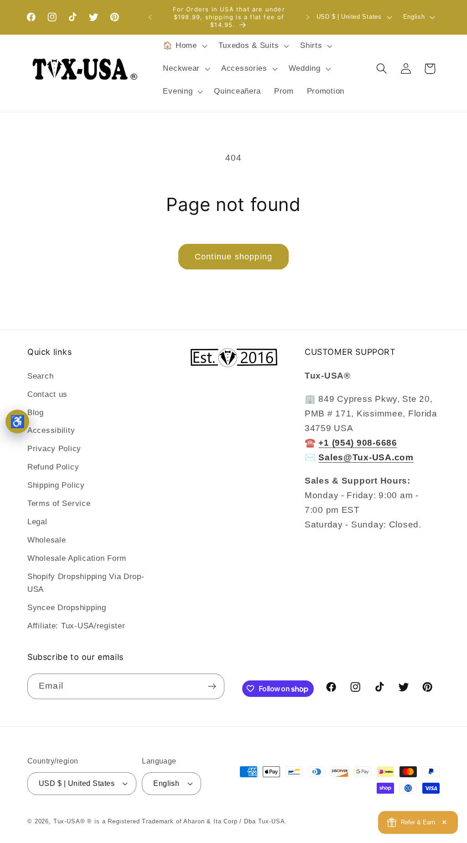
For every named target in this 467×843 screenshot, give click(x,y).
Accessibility (51, 430)
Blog (35, 412)
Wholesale (46, 540)
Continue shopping (233, 256)
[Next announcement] (308, 17)
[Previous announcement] (150, 17)
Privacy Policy (54, 448)
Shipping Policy (56, 485)
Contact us (47, 394)
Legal (37, 521)
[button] (184, 46)
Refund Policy (53, 467)
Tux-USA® (69, 821)
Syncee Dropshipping (66, 607)
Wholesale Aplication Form (76, 558)
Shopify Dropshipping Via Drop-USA (86, 583)
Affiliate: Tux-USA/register (76, 626)
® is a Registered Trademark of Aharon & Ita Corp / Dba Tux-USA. (187, 821)
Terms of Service (59, 503)
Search (40, 376)
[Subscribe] (212, 686)
